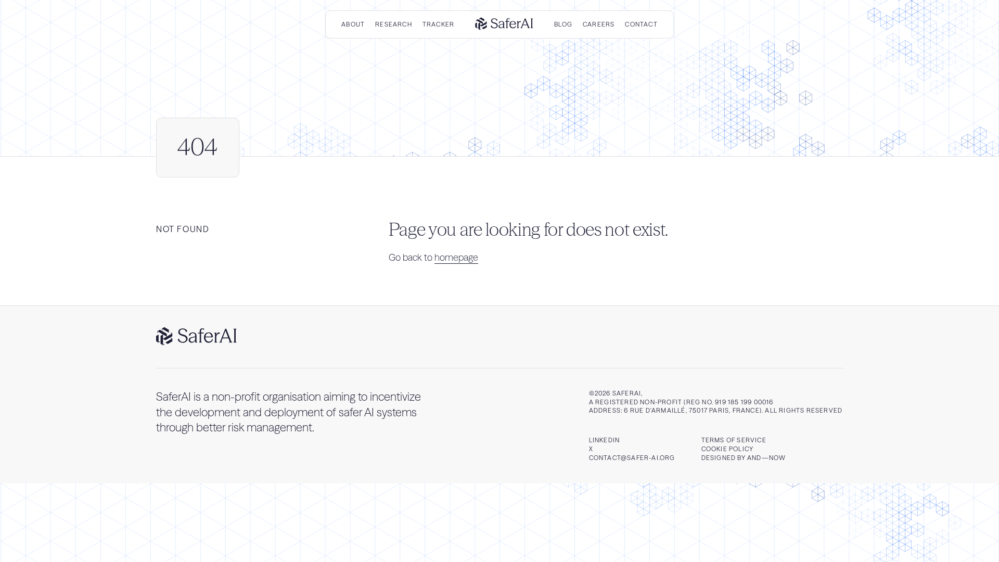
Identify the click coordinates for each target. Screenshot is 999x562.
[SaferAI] (504, 24)
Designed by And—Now (743, 458)
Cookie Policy (727, 449)
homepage (456, 257)
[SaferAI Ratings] (196, 337)
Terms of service (733, 440)
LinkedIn (604, 440)
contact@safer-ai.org (632, 458)
